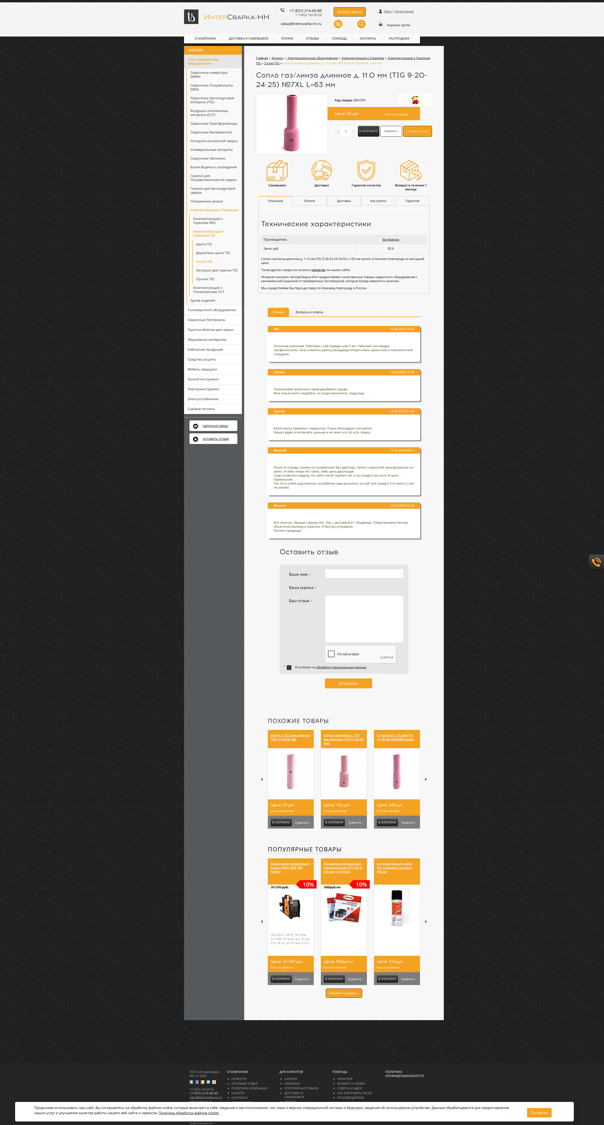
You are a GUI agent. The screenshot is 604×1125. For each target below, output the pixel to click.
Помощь (339, 38)
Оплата (287, 38)
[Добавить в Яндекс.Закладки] (214, 1082)
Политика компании (249, 1088)
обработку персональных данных (341, 667)
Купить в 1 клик (418, 131)
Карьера (237, 1093)
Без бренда (390, 239)
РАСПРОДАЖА (399, 38)
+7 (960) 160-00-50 (308, 15)
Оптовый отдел (244, 1083)
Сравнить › (302, 822)
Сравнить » (391, 131)
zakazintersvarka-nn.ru (301, 23)
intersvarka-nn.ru (200, 1101)
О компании (205, 38)
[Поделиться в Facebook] (197, 1082)
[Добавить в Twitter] (208, 1082)
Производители (350, 1098)
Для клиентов (291, 1072)
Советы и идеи (349, 1088)
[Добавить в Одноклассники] (203, 1082)
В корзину (368, 131)
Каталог (196, 50)
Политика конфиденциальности (404, 1074)
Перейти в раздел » (344, 993)
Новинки (292, 1083)
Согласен (539, 1112)
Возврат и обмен (351, 1083)
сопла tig (318, 270)
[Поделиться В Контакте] (191, 1082)
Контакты (368, 38)
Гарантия (344, 1079)
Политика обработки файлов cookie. (189, 1113)
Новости (239, 1079)
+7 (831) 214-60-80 (305, 10)
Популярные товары (305, 849)
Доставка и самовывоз (248, 38)
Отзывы (312, 38)
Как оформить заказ (354, 1093)
